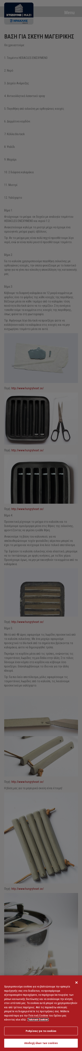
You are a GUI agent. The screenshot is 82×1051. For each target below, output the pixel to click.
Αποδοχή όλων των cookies (41, 1043)
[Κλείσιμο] (76, 982)
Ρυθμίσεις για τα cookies (41, 1031)
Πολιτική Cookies (38, 1019)
